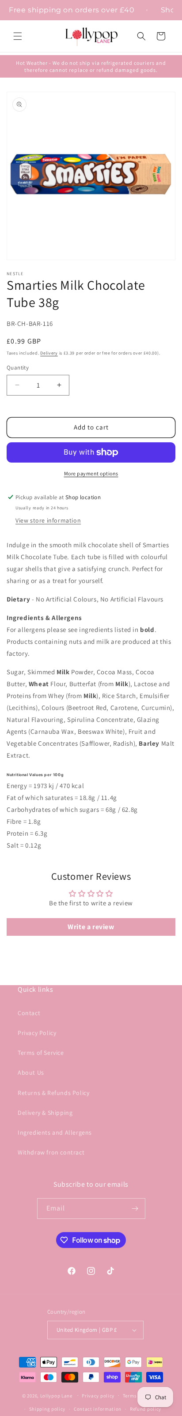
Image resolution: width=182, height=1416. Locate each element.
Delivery (49, 353)
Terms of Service (41, 1053)
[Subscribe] (135, 1208)
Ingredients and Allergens (55, 1132)
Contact (29, 1013)
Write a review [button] (91, 926)
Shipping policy (47, 1409)
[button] (17, 36)
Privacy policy (98, 1396)
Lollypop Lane (56, 1395)
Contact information (97, 1409)
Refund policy (145, 1409)
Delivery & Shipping (45, 1113)
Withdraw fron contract (51, 1152)
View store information (48, 520)
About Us (31, 1072)
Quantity (18, 367)
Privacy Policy (37, 1033)
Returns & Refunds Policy (53, 1093)
